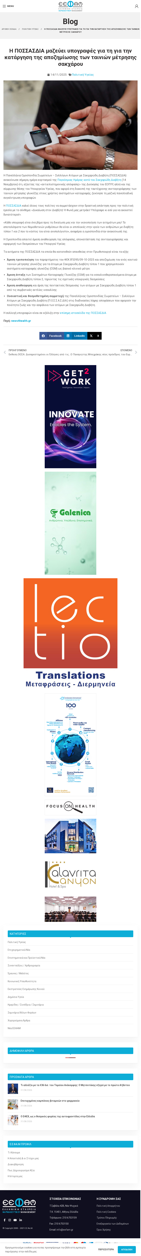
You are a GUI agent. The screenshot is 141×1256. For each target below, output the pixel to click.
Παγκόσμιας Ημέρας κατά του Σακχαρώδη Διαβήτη (89, 180)
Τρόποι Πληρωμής (107, 1217)
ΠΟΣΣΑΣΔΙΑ (13, 205)
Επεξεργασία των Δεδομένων (113, 1223)
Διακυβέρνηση (16, 1164)
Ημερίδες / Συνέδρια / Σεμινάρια (26, 1004)
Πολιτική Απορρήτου (108, 1205)
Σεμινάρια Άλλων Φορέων (22, 1012)
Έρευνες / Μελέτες (18, 973)
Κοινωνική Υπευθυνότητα (22, 981)
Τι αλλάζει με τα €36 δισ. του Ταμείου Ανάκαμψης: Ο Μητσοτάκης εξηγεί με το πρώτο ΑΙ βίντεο (75, 1085)
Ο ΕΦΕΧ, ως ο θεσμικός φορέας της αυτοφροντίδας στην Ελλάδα (58, 1116)
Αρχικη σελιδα (9, 29)
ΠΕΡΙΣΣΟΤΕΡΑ (106, 1249)
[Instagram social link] (9, 1220)
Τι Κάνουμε (14, 1152)
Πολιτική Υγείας (83, 74)
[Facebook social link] (5, 1220)
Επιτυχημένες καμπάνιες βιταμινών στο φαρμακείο (50, 1100)
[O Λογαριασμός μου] (136, 6)
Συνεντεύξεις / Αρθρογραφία (24, 965)
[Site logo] (70, 5)
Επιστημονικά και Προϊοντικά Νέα (26, 957)
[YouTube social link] (15, 1220)
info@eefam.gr (65, 1229)
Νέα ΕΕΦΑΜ (14, 1028)
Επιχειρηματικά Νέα (19, 949)
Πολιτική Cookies (106, 1211)
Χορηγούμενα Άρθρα (19, 1020)
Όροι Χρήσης (104, 1229)
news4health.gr (21, 320)
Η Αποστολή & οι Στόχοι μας (23, 1158)
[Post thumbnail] (13, 1089)
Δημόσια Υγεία (16, 997)
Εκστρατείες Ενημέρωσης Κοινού (26, 989)
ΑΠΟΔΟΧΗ (126, 1249)
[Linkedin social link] (20, 1220)
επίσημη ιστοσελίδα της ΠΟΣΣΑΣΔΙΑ (83, 313)
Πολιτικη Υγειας (30, 29)
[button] (51, 336)
